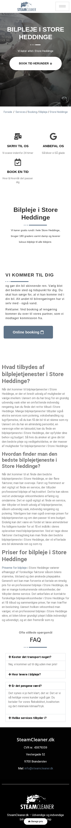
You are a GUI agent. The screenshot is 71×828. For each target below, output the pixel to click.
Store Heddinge (59, 111)
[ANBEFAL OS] (53, 136)
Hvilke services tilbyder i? (29, 718)
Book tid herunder (34, 63)
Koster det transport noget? (31, 657)
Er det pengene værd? (27, 686)
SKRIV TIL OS (18, 146)
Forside (8, 111)
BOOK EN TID (18, 172)
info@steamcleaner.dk (39, 768)
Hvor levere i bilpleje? (26, 674)
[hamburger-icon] (62, 6)
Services (20, 111)
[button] (35, 657)
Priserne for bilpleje (14, 567)
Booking (32, 111)
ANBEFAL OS (53, 146)
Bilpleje (43, 111)
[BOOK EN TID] (17, 162)
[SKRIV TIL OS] (17, 136)
